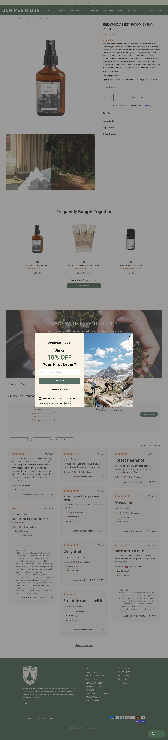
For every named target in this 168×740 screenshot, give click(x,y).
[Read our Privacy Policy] (78, 402)
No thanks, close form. (59, 390)
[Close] (130, 336)
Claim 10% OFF (59, 381)
